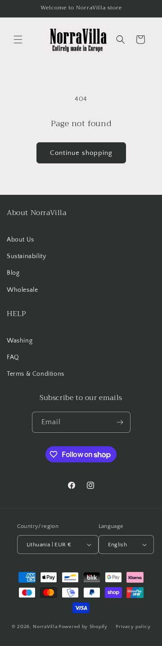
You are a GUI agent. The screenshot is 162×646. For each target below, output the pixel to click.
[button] (18, 39)
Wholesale (22, 290)
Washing (19, 340)
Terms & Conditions (35, 374)
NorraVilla (45, 626)
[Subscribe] (120, 422)
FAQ (13, 357)
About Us (20, 239)
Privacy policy (133, 626)
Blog (13, 273)
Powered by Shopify (83, 626)
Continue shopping (81, 153)
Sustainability (26, 256)
